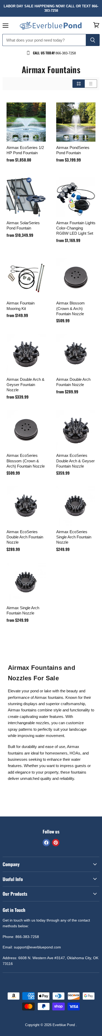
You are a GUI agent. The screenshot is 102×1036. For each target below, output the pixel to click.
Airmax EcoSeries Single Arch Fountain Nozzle (73, 536)
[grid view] (78, 83)
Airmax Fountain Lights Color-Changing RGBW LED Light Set (75, 228)
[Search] (93, 40)
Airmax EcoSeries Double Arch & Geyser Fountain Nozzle (75, 460)
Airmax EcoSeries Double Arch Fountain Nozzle (25, 536)
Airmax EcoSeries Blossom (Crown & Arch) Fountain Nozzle (26, 460)
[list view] (91, 83)
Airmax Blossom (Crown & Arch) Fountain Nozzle (70, 308)
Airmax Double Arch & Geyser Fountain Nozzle (25, 384)
